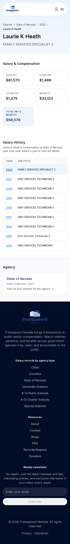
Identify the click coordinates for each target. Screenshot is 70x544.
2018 (9, 207)
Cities (35, 367)
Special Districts (35, 406)
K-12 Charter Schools (35, 399)
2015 (9, 236)
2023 (9, 169)
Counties (35, 374)
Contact (35, 430)
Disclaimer (42, 533)
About (35, 424)
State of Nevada (26, 24)
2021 (9, 179)
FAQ (35, 443)
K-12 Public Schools (35, 393)
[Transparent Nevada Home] (35, 317)
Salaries (7, 24)
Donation (35, 456)
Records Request (35, 449)
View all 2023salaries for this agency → (30, 288)
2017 (9, 217)
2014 (9, 245)
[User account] (56, 9)
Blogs (35, 437)
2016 (9, 226)
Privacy (27, 533)
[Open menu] (62, 9)
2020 (9, 188)
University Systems (35, 386)
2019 (9, 198)
